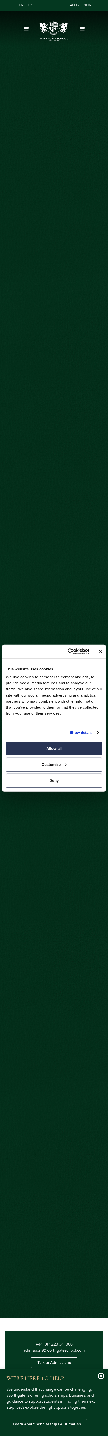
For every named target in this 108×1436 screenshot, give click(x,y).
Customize (51, 764)
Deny (54, 780)
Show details (81, 732)
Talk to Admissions (54, 1362)
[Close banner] (100, 651)
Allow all (54, 748)
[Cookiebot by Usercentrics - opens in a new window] (67, 651)
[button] (26, 28)
